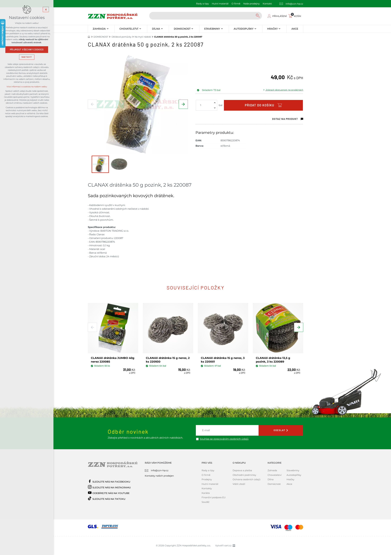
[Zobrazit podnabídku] (108, 29)
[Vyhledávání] (205, 16)
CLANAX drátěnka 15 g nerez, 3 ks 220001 (223, 359)
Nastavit (27, 57)
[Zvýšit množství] (214, 102)
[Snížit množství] (214, 107)
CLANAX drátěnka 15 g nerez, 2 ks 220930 (168, 359)
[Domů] (89, 36)
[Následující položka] (183, 104)
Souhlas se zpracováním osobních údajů (224, 439)
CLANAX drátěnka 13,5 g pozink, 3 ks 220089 (273, 359)
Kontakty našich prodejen (159, 475)
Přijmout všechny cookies (27, 49)
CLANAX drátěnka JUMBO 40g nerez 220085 (112, 359)
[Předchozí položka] (92, 104)
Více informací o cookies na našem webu (27, 86)
